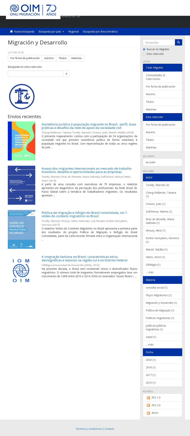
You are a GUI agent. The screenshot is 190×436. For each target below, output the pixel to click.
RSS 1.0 (156, 397)
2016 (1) (151, 382)
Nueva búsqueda (24, 31)
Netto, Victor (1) (155, 257)
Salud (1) (151, 337)
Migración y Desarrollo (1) (161, 302)
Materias (76, 58)
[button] (158, 23)
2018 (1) (151, 367)
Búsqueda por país (51, 31)
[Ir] (178, 42)
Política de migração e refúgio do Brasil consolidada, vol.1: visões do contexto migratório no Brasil (85, 214)
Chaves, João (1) (156, 204)
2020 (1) (151, 360)
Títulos (62, 58)
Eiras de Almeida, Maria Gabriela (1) (160, 221)
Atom (155, 412)
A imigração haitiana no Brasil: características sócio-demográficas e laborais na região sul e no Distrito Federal (84, 258)
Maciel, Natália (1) (157, 249)
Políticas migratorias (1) (160, 318)
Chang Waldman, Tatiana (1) (161, 194)
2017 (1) (151, 375)
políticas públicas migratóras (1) (156, 327)
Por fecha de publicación (25, 58)
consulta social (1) (157, 287)
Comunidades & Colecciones (155, 77)
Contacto (109, 428)
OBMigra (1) (153, 264)
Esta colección (155, 54)
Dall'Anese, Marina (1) (159, 211)
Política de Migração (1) (160, 310)
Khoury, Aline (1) (156, 230)
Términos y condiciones (89, 428)
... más (149, 272)
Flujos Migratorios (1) (159, 295)
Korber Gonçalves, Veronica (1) (162, 240)
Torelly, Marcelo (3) (157, 185)
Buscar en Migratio (158, 49)
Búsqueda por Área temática (100, 31)
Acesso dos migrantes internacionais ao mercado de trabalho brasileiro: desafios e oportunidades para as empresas (87, 170)
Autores (49, 58)
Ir (66, 73)
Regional (73, 31)
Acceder (150, 162)
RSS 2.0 (156, 405)
